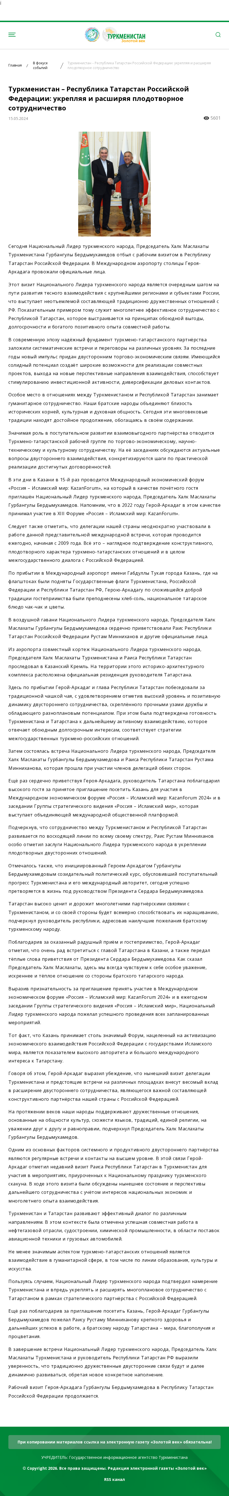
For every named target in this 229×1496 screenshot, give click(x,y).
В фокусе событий (40, 65)
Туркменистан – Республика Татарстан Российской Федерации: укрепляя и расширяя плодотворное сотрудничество (139, 65)
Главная (15, 65)
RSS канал (114, 1479)
